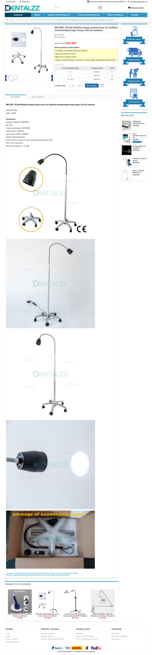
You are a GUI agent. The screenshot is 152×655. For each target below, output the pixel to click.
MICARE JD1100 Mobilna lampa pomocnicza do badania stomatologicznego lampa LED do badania (47, 616)
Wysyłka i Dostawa (47, 633)
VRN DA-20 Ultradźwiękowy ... (139, 122)
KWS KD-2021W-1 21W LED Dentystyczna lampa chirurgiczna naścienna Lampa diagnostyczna (103, 616)
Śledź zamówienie (115, 15)
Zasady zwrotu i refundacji (85, 636)
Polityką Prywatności (12, 642)
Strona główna (9, 20)
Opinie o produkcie (38, 97)
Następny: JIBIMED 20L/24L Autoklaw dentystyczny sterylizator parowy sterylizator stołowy (37, 575)
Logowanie (12, 2)
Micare (61, 35)
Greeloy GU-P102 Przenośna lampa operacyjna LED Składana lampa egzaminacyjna (75, 616)
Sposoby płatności (47, 636)
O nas (7, 633)
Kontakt (134, 15)
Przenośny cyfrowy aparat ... (140, 159)
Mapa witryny (116, 639)
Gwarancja (79, 633)
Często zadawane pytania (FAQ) (87, 639)
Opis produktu (15, 97)
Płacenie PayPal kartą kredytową (52, 639)
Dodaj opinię (61, 37)
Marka (37, 15)
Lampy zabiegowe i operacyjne (26, 20)
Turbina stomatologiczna (89, 15)
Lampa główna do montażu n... (139, 147)
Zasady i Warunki (11, 639)
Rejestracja (26, 2)
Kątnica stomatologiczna (59, 15)
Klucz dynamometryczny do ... (139, 135)
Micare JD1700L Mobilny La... (138, 171)
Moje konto (115, 633)
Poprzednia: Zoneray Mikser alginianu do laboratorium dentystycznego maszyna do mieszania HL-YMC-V (42, 573)
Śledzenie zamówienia (119, 636)
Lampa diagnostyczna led (47, 20)
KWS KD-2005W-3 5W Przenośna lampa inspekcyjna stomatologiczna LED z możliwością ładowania (20, 616)
